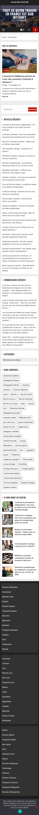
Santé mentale (28, 459)
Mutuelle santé (7, 597)
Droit (4, 640)
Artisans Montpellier (10, 587)
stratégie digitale (27, 468)
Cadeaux (5, 635)
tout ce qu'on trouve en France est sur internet (19, 14)
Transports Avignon (9, 611)
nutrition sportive (21, 445)
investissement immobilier (12, 436)
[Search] (29, 30)
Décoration (6, 697)
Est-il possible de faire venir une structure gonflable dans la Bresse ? (19, 305)
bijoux (23, 403)
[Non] (36, 807)
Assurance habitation (20, 389)
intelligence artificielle (11, 431)
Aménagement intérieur (11, 385)
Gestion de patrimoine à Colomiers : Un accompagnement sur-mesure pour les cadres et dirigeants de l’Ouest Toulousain (18, 258)
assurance (6, 389)
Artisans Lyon (7, 673)
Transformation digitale (11, 473)
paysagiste (30, 450)
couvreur (31, 403)
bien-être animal (26, 394)
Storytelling (22, 464)
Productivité (15, 454)
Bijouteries (6, 620)
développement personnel (11, 413)
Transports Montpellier (10, 787)
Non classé (6, 744)
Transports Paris (8, 754)
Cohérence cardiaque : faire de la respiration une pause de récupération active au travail (7, 519)
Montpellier (6, 721)
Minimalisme (7, 445)
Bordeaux (5, 625)
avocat (5, 394)
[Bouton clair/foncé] (22, 30)
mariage (22, 440)
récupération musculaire (11, 459)
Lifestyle (6, 70)
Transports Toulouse (10, 782)
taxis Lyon (6, 678)
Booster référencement (11, 792)
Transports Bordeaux (10, 630)
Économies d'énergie (27, 482)
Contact (35, 29)
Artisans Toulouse (9, 778)
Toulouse (5, 773)
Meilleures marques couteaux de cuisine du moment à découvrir (7, 558)
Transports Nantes (9, 740)
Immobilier (6, 659)
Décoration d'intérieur (17, 408)
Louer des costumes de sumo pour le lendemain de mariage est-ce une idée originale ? (19, 317)
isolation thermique (10, 440)
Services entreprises (10, 763)
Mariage (5, 649)
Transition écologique (10, 482)
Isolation (5, 706)
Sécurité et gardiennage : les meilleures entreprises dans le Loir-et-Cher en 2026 (7, 571)
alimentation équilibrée (11, 375)
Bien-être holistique (25, 399)
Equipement (6, 701)
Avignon (5, 601)
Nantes (5, 730)
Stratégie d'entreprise (10, 468)
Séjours (5, 759)
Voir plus (5, 96)
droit (5, 408)
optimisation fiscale (10, 450)
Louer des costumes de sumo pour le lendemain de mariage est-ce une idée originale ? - (16, 288)
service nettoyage (9, 464)
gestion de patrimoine (25, 422)
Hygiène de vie (23, 427)
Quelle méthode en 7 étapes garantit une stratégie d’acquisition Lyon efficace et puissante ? (18, 342)
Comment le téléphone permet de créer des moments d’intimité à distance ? (19, 61)
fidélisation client (25, 417)
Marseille (5, 711)
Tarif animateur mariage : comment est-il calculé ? (7, 545)
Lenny (5, 85)
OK (20, 811)
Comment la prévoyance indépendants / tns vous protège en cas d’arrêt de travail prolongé (18, 127)
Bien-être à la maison (10, 403)
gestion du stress (9, 427)
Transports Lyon (8, 682)
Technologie (6, 768)
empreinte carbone (9, 417)
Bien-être (14, 394)
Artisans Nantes (8, 735)
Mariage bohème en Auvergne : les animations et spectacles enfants (17, 293)
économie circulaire (9, 487)
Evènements (7, 644)
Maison (5, 687)
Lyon (4, 668)
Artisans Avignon (8, 606)
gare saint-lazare (9, 422)
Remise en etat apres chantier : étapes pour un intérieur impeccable (7, 532)
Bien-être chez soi (9, 399)
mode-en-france (8, 716)
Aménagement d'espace (11, 380)
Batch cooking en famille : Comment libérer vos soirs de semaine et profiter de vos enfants (18, 268)
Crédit (4, 692)
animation (26, 385)
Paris (21, 450)
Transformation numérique (12, 478)
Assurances (6, 592)
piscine (5, 454)
